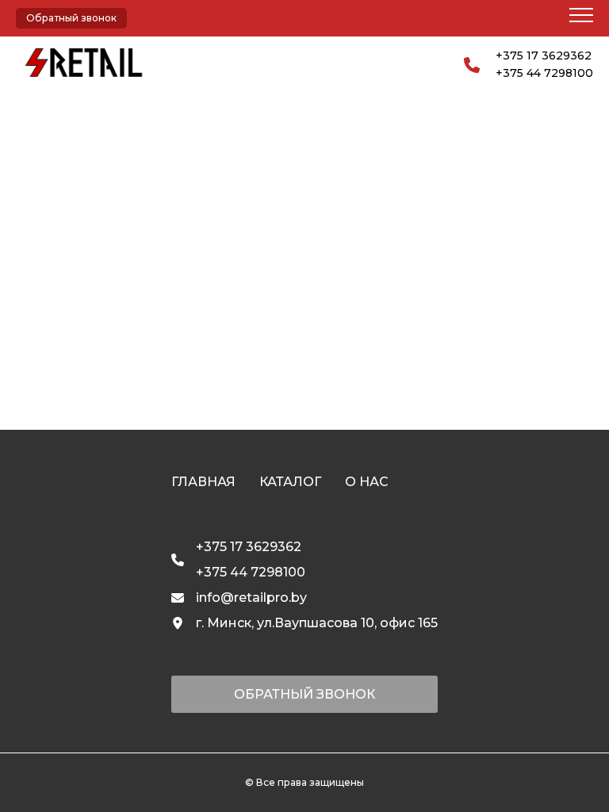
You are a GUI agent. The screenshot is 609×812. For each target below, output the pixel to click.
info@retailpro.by (251, 597)
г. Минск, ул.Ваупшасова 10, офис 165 (317, 622)
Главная (203, 481)
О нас (367, 481)
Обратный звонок (71, 18)
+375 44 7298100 (544, 73)
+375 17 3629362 (544, 55)
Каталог (290, 481)
